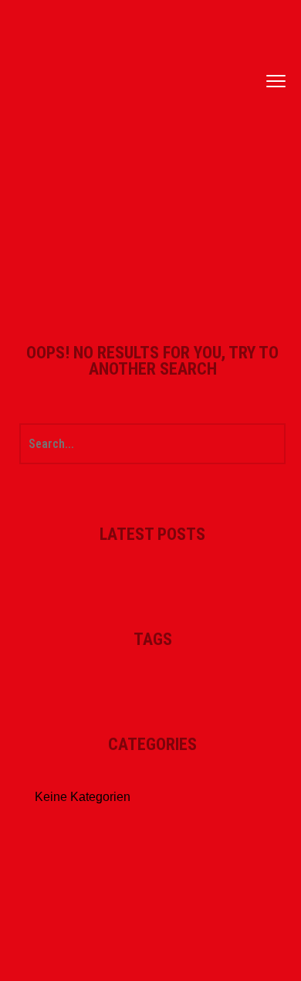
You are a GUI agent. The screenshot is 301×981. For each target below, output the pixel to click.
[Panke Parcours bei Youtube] (247, 100)
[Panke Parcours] (111, 81)
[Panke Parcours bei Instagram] (247, 81)
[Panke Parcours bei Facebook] (247, 62)
